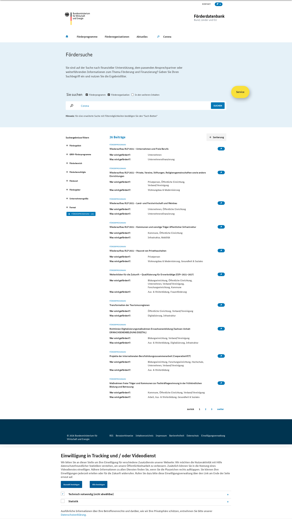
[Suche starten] (158, 37)
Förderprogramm (97, 94)
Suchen (218, 105)
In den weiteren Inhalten (147, 94)
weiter (220, 409)
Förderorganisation (120, 94)
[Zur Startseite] (203, 18)
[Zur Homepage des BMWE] (77, 18)
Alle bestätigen (98, 484)
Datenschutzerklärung (73, 514)
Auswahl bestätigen (71, 484)
